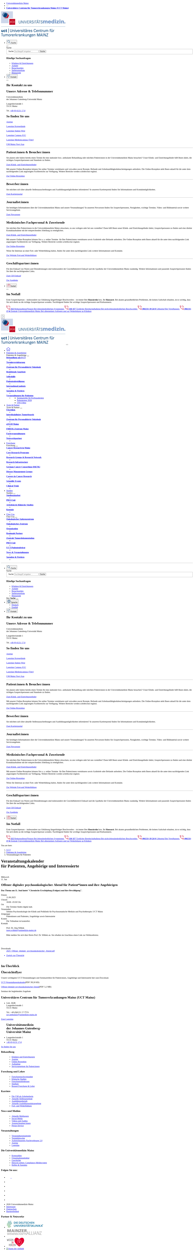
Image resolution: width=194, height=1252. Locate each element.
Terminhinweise (18, 1138)
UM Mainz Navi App (15, 144)
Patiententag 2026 (24, 400)
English (15, 607)
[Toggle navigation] (67, 344)
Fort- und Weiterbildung (22, 1106)
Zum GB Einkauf (13, 276)
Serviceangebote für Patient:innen (26, 1066)
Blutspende (16, 73)
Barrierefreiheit (12, 1211)
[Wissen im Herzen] (15, 1246)
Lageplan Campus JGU (16, 135)
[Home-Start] (8, 350)
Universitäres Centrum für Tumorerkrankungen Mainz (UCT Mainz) (37, 8)
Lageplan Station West (15, 131)
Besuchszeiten (17, 68)
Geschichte (16, 1160)
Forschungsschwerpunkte (22, 1077)
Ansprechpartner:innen (21, 1123)
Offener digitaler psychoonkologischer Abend (20, 987)
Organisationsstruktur (20, 1158)
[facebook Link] (8, 1195)
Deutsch (15, 605)
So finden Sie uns (8, 1047)
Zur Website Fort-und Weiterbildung (21, 255)
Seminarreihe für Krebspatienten (30, 398)
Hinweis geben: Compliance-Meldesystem (29, 1163)
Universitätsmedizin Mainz (17, 3)
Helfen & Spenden (19, 1165)
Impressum (10, 1207)
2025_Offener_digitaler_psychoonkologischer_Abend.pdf (30, 951)
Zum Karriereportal (14, 194)
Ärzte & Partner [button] (13, 405)
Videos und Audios (20, 1121)
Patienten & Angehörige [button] (16, 353)
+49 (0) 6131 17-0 (17, 111)
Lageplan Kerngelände (15, 126)
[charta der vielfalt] (15, 1249)
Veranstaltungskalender (21, 1136)
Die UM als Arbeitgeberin (22, 1096)
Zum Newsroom (13, 214)
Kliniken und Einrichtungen (23, 1057)
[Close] (7, 80)
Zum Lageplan (7, 1019)
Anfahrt (15, 66)
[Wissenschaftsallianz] (24, 1236)
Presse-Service (18, 1126)
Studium (15, 1084)
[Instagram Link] (8, 1191)
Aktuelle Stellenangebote (22, 1099)
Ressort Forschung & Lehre (23, 1086)
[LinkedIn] (8, 1182)
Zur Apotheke (12, 280)
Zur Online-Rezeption (15, 176)
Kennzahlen (17, 1155)
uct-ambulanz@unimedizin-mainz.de (21, 1015)
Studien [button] (9, 490)
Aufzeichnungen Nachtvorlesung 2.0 (27, 1140)
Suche (8, 48)
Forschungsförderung (20, 1081)
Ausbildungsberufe (19, 1101)
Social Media (17, 1118)
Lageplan (15, 1145)
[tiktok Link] (8, 1200)
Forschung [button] (10, 443)
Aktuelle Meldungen (20, 1116)
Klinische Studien (19, 1079)
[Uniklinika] (24, 1227)
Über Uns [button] (10, 514)
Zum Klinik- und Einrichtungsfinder (21, 165)
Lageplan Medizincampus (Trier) (20, 140)
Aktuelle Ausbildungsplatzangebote (26, 1103)
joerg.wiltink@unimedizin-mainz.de (21, 930)
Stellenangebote (18, 70)
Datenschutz (11, 1209)
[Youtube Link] (9, 1186)
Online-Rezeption (19, 1062)
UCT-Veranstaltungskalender (13, 982)
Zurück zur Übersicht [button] (15, 955)
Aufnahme (16, 1064)
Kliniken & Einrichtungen (22, 63)
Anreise (9, 122)
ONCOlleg (21, 403)
